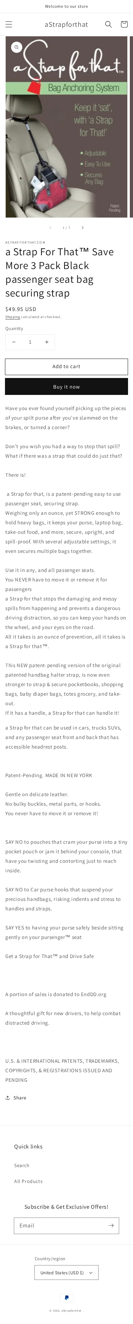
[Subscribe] (111, 1225)
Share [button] (20, 1097)
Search (22, 1165)
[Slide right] (82, 227)
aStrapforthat (71, 1310)
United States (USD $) (62, 1273)
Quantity (14, 328)
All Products (28, 1181)
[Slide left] (51, 227)
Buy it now (66, 386)
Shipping (12, 317)
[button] (9, 24)
